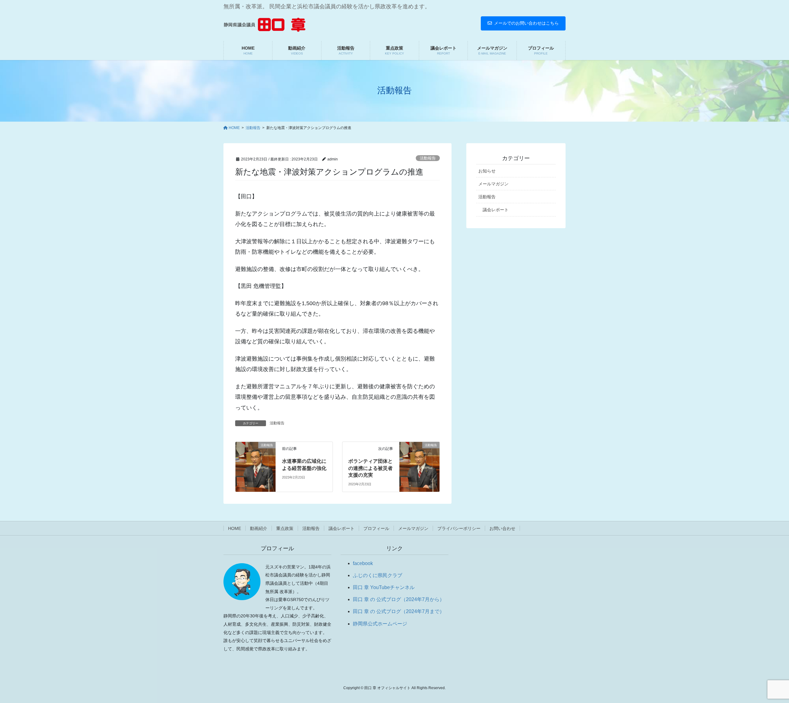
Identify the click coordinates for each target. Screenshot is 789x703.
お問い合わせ (502, 528)
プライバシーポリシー (458, 528)
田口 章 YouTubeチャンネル (384, 587)
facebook (363, 563)
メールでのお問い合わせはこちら (526, 23)
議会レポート (496, 209)
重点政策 (284, 528)
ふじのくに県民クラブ (377, 575)
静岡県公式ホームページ (380, 623)
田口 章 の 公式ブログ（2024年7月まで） (398, 611)
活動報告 (428, 158)
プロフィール (376, 528)
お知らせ (487, 170)
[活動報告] (255, 463)
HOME (234, 528)
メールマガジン (493, 183)
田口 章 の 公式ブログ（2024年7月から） (398, 599)
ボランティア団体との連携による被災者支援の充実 (370, 468)
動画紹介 (258, 528)
